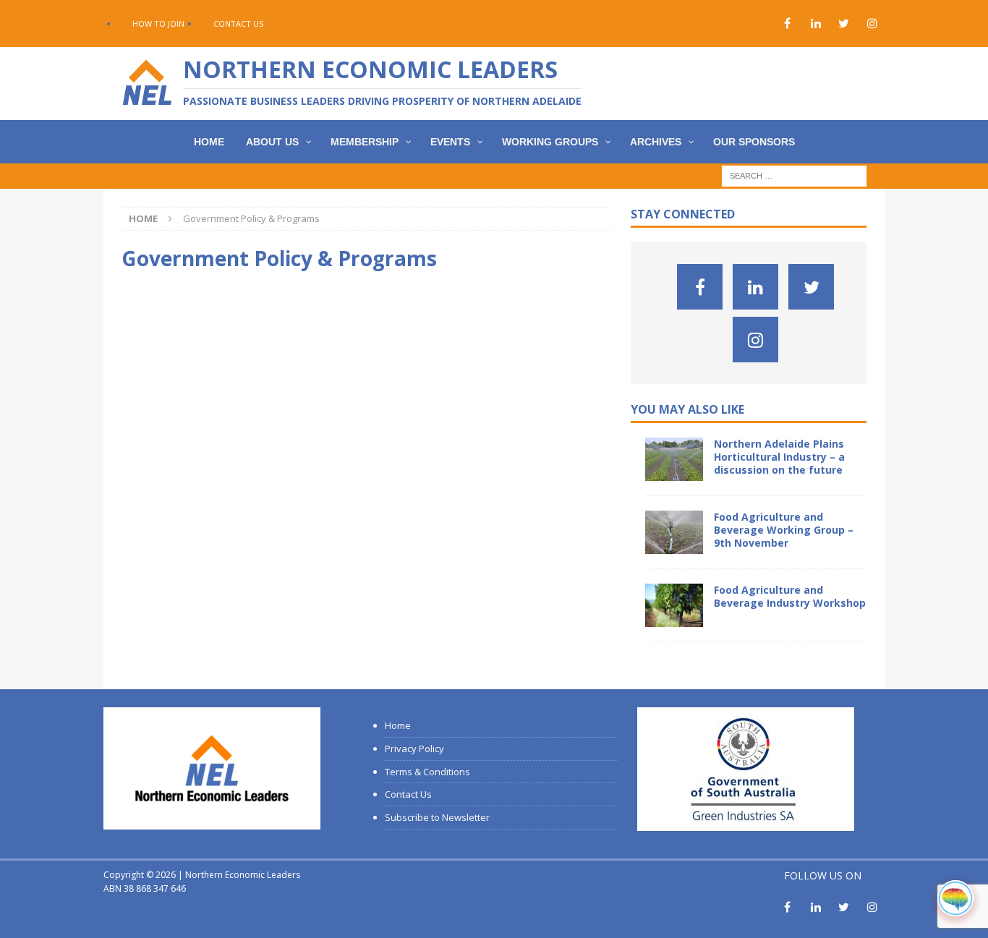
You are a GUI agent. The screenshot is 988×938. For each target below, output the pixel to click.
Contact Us (238, 23)
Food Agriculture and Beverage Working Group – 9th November (783, 530)
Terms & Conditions (427, 771)
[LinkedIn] (815, 23)
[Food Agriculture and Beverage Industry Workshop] (674, 605)
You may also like (687, 409)
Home (398, 725)
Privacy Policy (414, 748)
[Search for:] (794, 175)
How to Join (158, 23)
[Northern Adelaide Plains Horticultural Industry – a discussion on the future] (674, 459)
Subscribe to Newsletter (437, 817)
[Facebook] (787, 23)
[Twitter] (843, 23)
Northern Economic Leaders (242, 875)
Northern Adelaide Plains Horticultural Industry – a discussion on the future (779, 457)
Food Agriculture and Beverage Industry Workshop (790, 596)
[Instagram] (872, 23)
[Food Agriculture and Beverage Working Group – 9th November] (674, 532)
